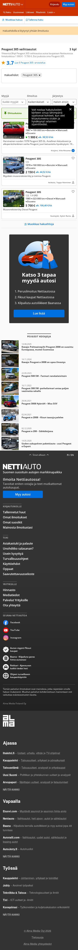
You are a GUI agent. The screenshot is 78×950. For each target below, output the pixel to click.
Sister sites (22, 4)
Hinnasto (9, 590)
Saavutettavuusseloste (18, 574)
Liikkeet (30, 12)
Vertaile (6, 135)
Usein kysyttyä (13, 553)
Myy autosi (68, 4)
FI (68, 455)
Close (70, 109)
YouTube (15, 630)
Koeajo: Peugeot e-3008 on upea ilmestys (39, 360)
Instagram (15, 637)
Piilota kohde (6, 125)
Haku (8, 12)
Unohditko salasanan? (18, 548)
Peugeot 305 (39, 136)
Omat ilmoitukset (15, 517)
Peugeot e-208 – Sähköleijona (39, 429)
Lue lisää (39, 313)
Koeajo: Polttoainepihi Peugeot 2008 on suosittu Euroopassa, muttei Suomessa (39, 346)
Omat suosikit (12, 522)
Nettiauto (12, 4)
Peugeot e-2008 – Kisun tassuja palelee (39, 415)
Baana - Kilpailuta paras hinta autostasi (22, 658)
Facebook (15, 622)
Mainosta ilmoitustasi (17, 527)
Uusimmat (18, 12)
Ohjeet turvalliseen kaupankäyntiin (20, 676)
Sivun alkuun (39, 454)
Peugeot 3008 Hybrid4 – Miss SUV (39, 402)
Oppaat (8, 569)
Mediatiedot (11, 595)
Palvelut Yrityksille (15, 600)
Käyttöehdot (11, 564)
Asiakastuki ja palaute (18, 543)
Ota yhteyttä (11, 605)
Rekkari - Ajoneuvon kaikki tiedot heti (20, 667)
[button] (13, 100)
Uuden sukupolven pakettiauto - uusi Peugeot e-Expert (39, 443)
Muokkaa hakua (13, 19)
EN (72, 455)
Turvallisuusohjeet (15, 559)
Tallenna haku (35, 19)
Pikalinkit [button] (41, 12)
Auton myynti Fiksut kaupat (20, 649)
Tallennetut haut (14, 512)
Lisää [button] (50, 12)
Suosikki (72, 158)
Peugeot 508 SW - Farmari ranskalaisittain (39, 374)
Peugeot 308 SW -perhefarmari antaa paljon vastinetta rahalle (39, 388)
